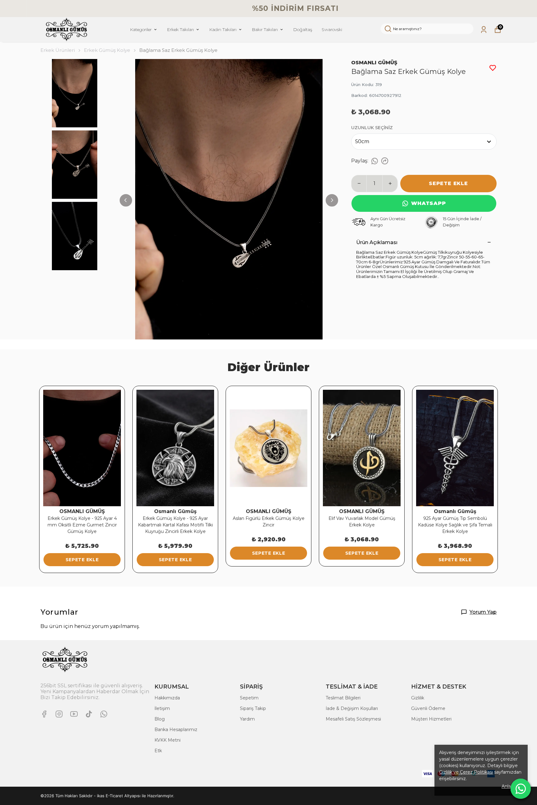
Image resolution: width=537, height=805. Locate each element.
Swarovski (332, 29)
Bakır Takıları (265, 29)
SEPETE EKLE (448, 183)
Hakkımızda (167, 698)
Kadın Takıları (222, 29)
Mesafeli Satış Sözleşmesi (353, 719)
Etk (158, 750)
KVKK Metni (167, 740)
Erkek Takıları (180, 29)
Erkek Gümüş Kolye (107, 50)
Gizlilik (417, 698)
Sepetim (249, 698)
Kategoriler (141, 29)
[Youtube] (74, 714)
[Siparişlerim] (484, 30)
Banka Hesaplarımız (175, 729)
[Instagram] (59, 714)
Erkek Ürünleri (57, 50)
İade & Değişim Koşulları (352, 708)
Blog (159, 719)
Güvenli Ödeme (428, 708)
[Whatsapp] (104, 714)
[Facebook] (44, 714)
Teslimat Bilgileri (343, 698)
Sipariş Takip (253, 708)
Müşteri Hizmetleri (431, 719)
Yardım (247, 719)
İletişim (162, 708)
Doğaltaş (302, 29)
